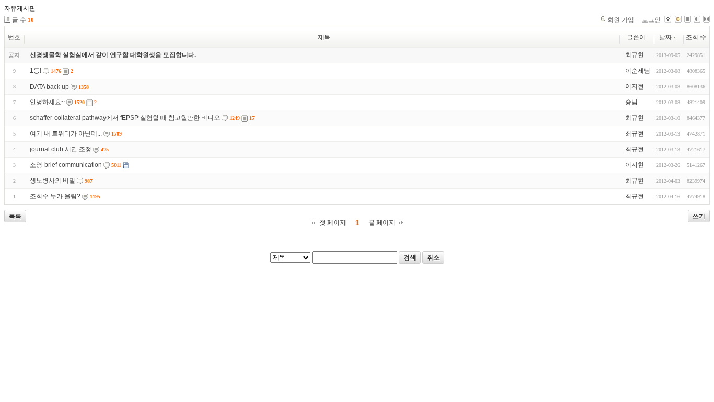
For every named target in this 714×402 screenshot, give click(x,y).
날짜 (665, 37)
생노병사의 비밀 (52, 180)
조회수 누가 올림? (55, 196)
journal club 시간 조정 (60, 149)
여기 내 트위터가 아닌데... (66, 133)
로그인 (651, 20)
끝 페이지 (381, 222)
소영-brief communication (66, 165)
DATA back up (49, 87)
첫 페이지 (332, 222)
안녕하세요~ (47, 102)
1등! (35, 70)
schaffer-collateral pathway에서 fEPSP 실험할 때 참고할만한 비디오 (125, 117)
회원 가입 (620, 20)
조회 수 (696, 37)
